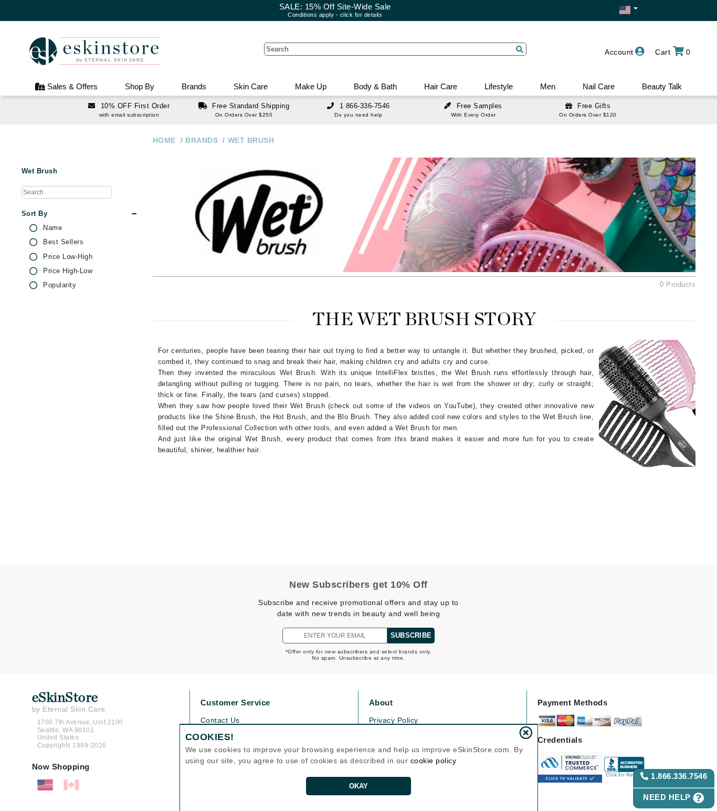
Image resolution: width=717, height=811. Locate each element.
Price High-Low (67, 271)
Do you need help (358, 115)
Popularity (59, 285)
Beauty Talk (662, 86)
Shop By (139, 86)
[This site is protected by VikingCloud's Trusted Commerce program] (569, 767)
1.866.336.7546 (678, 776)
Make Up (310, 86)
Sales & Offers (71, 86)
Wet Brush (40, 171)
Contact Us (220, 720)
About (381, 702)
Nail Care (599, 86)
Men (547, 86)
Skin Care (251, 86)
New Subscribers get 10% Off (358, 584)
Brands (194, 86)
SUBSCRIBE (411, 635)
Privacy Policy (393, 720)
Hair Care (440, 86)
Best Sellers (63, 242)
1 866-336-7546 (365, 106)
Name (52, 228)
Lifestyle (498, 86)
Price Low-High (67, 257)
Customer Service (235, 702)
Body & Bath (375, 86)
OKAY (358, 786)
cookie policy (433, 760)
